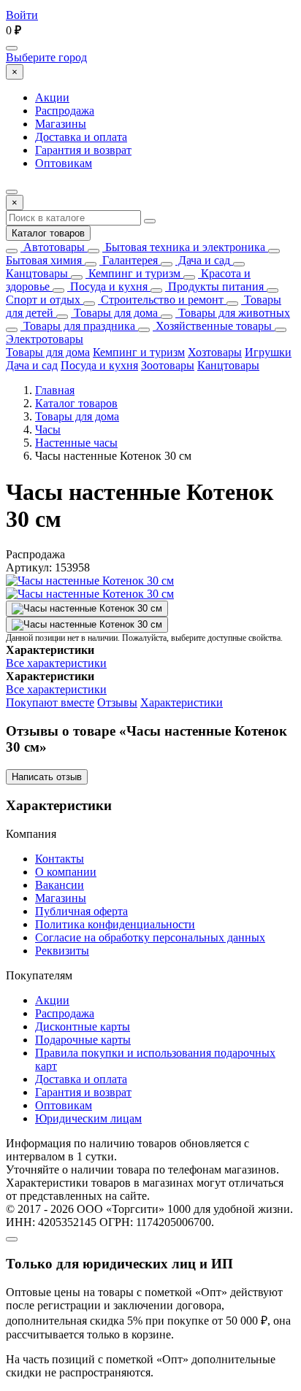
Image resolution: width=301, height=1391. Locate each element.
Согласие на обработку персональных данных (150, 937)
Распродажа (64, 110)
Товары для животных (232, 313)
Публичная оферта (81, 911)
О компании (65, 872)
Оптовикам (63, 163)
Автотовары (52, 247)
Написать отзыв (47, 776)
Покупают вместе (50, 702)
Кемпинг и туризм (132, 273)
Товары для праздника (77, 326)
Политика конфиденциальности (115, 924)
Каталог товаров (48, 233)
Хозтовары (215, 352)
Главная (55, 390)
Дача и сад (202, 260)
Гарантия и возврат (83, 150)
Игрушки (268, 352)
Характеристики (181, 702)
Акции (52, 97)
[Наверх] (12, 1239)
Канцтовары (37, 273)
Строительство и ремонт (161, 299)
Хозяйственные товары (212, 326)
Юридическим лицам (88, 1118)
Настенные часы (76, 442)
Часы (48, 429)
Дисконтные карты (82, 1026)
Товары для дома (114, 313)
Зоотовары (167, 365)
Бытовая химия (44, 260)
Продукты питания (214, 286)
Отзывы (117, 702)
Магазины (60, 123)
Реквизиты (62, 950)
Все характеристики (56, 663)
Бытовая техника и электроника (183, 247)
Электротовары (44, 339)
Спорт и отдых (43, 299)
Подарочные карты (83, 1039)
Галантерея (128, 260)
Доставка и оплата (81, 137)
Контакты (59, 858)
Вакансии (59, 885)
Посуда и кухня (107, 286)
